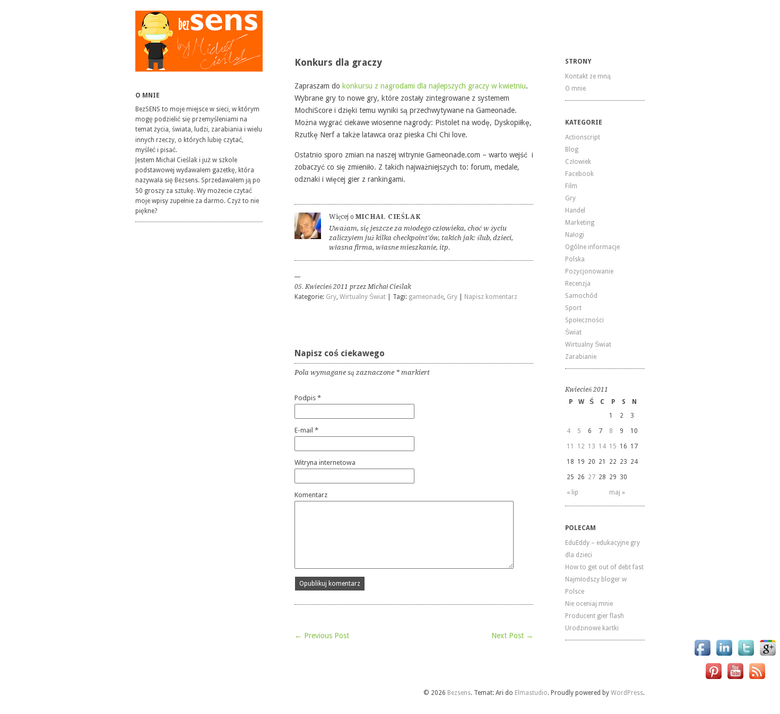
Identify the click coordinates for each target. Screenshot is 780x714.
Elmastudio (531, 693)
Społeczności (584, 320)
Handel (575, 210)
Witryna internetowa (325, 462)
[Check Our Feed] (757, 679)
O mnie (575, 88)
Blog (571, 149)
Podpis (307, 398)
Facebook (579, 174)
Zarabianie (580, 356)
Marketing (579, 222)
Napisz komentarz (490, 297)
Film (571, 186)
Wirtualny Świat (363, 297)
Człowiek (578, 161)
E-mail (306, 430)
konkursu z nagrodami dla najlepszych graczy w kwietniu (434, 86)
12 (581, 446)
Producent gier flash (594, 616)
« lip (572, 492)
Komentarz (310, 495)
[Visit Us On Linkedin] (724, 655)
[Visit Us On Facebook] (702, 655)
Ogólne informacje (592, 247)
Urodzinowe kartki (592, 628)
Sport (573, 308)
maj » (617, 492)
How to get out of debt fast (604, 567)
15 (613, 446)
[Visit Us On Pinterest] (713, 679)
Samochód (581, 295)
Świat (573, 332)
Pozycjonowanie (589, 271)
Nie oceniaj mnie (589, 603)
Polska (575, 259)
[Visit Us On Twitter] (746, 655)
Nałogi (574, 235)
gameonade (426, 297)
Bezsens (459, 693)
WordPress (627, 693)
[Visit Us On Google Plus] (767, 655)
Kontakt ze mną (588, 76)
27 (591, 477)
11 (570, 446)
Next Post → (512, 635)
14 (602, 446)
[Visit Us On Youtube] (735, 679)
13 (591, 446)
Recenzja (578, 283)
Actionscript (582, 137)
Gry (331, 297)
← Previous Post (321, 635)
